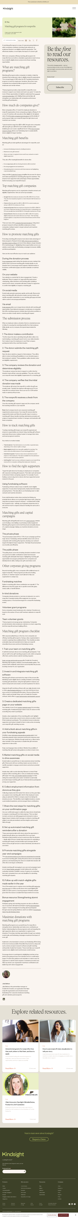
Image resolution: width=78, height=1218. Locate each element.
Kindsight (8, 9)
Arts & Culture (24, 1186)
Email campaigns (6, 307)
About (59, 1186)
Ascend (4, 1188)
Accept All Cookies (63, 1215)
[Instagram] (75, 1204)
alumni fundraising (34, 906)
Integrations (4, 1199)
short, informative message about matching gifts (21, 735)
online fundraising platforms (14, 690)
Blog (8, 22)
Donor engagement (7, 261)
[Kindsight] (13, 1157)
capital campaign (30, 521)
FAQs (59, 1197)
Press (59, 1192)
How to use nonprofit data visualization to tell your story (57, 1046)
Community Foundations (26, 1188)
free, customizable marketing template (22, 776)
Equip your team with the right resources (12, 660)
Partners (60, 1194)
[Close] (75, 1215)
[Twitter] (33, 41)
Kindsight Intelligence (6, 1192)
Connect (4, 1194)
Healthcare (23, 1194)
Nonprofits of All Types (25, 1197)
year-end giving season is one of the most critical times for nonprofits (22, 857)
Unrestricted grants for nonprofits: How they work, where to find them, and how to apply (20, 1046)
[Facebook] (36, 41)
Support (59, 1190)
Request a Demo (39, 1139)
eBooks (40, 1188)
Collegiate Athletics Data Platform (9, 1197)
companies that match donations (23, 223)
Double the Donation (16, 175)
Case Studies (42, 1194)
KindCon (59, 1199)
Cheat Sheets (42, 1192)
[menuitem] (11, 1186)
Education (23, 1190)
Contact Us (60, 1188)
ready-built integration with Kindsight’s (28, 696)
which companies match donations (20, 116)
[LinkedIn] (30, 41)
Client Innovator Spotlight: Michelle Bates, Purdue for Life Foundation (20, 1098)
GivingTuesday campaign (13, 869)
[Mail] (26, 41)
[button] (74, 8)
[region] (39, 1215)
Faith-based (23, 1192)
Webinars (41, 1190)
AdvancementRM (6, 1190)
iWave (3, 1186)
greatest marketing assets (24, 707)
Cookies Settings (52, 1215)
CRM (30, 688)
